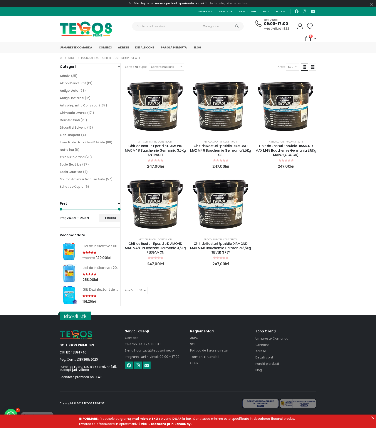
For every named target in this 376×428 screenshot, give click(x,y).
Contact (225, 11)
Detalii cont (144, 47)
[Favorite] (310, 26)
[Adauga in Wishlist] (179, 81)
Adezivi (65, 76)
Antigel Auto (69, 90)
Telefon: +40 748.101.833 (143, 344)
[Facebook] (296, 11)
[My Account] (300, 26)
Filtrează (110, 218)
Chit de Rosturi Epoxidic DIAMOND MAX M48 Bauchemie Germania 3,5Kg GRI (220, 150)
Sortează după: (136, 67)
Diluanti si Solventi (73, 127)
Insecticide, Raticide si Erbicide (82, 142)
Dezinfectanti (70, 120)
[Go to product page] (69, 251)
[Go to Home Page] (61, 58)
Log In (280, 11)
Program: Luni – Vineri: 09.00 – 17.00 (152, 357)
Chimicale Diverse (73, 113)
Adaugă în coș (158, 131)
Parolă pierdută (174, 47)
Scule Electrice (70, 164)
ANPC (194, 338)
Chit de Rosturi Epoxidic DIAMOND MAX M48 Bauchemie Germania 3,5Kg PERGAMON (155, 248)
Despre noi (205, 11)
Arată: (282, 67)
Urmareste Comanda (76, 47)
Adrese (123, 47)
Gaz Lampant (70, 135)
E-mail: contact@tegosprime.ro (149, 350)
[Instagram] (304, 11)
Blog (266, 11)
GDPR (194, 363)
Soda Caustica (71, 172)
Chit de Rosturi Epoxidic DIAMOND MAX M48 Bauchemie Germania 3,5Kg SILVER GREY (220, 248)
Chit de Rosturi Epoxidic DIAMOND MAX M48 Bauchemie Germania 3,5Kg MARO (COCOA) (285, 150)
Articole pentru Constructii (155, 141)
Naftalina (67, 150)
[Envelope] (312, 11)
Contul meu (247, 11)
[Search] (237, 26)
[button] (304, 67)
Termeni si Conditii (204, 357)
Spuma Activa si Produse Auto (82, 179)
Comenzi (105, 47)
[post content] (155, 105)
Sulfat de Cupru (72, 186)
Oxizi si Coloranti (72, 157)
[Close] (372, 418)
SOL (193, 344)
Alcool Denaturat (73, 83)
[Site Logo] (86, 29)
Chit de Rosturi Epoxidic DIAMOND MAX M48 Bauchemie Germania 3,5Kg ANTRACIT (155, 150)
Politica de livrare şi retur (209, 350)
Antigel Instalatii (72, 98)
